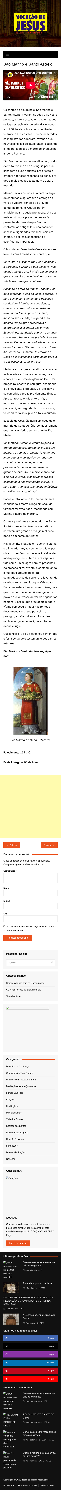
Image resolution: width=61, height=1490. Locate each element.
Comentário (9, 871)
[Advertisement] (30, 806)
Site (5, 913)
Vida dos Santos (14, 1119)
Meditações (12, 1106)
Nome (6, 888)
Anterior (13, 845)
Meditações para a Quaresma (21, 1086)
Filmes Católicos (14, 1093)
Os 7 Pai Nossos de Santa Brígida (23, 990)
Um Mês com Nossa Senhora (21, 1079)
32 (53, 1440)
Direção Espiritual (15, 1139)
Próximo (47, 845)
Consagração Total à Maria (19, 1073)
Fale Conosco (47, 1485)
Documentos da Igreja (17, 1132)
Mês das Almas (14, 1113)
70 (48, 1422)
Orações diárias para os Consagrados (25, 983)
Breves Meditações (16, 1152)
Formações (12, 1146)
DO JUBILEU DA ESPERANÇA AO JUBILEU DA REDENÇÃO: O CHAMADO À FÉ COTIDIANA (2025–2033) (28, 1300)
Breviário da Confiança (17, 1066)
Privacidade (8, 1485)
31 (50, 1461)
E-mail (6, 901)
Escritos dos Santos (16, 1126)
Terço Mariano (13, 996)
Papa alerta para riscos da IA (37, 1283)
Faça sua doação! (18, 1243)
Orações (10, 1099)
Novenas (10, 1159)
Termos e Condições (27, 1485)
